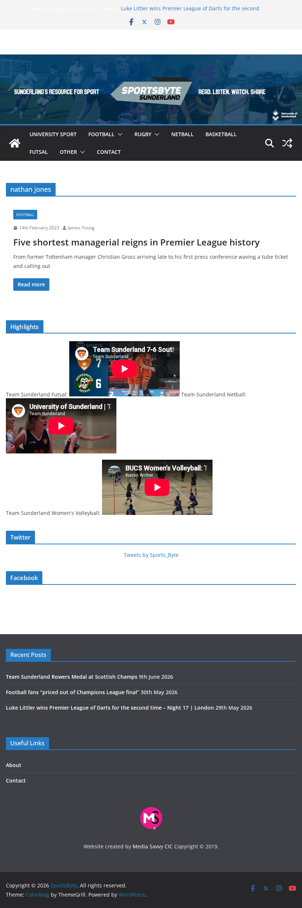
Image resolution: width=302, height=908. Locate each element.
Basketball (221, 134)
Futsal (38, 151)
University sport (53, 134)
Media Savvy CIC (153, 846)
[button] (119, 134)
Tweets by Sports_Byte (151, 554)
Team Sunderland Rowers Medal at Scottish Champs (71, 676)
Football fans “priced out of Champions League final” (72, 692)
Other (68, 151)
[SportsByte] (15, 143)
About (13, 765)
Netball (182, 134)
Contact (109, 151)
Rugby (142, 134)
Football (101, 134)
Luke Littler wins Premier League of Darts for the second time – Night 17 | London (110, 707)
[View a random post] (287, 143)
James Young (81, 228)
